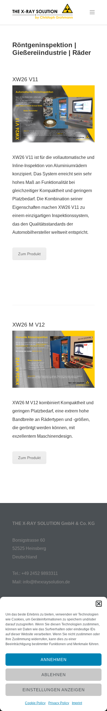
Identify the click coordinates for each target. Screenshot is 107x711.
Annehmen (54, 659)
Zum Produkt (29, 254)
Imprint (77, 703)
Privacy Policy (58, 703)
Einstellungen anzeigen (53, 689)
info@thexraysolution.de (46, 582)
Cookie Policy (35, 703)
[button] (99, 603)
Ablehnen (53, 674)
